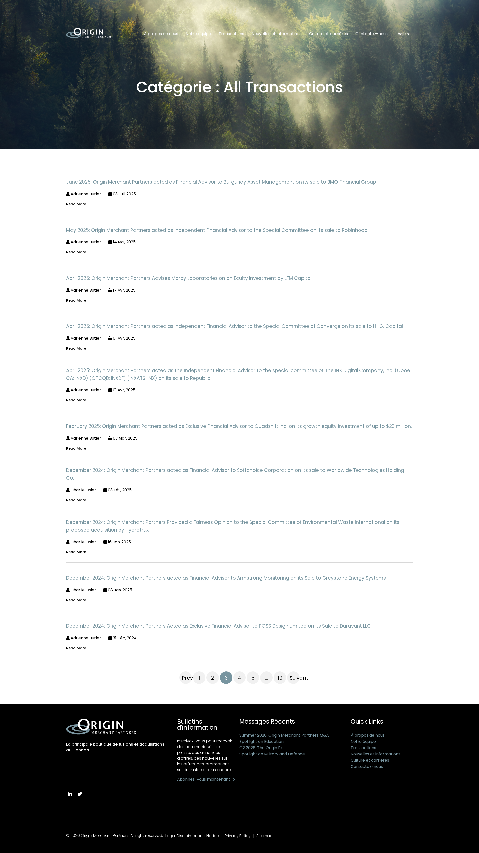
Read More (76, 204)
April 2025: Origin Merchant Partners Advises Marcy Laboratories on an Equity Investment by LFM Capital (189, 278)
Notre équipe (198, 33)
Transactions (231, 33)
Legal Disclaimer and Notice (192, 836)
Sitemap (264, 836)
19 (280, 677)
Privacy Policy (238, 836)
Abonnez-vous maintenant (203, 779)
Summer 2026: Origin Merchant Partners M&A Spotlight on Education (284, 738)
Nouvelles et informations (277, 33)
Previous (187, 677)
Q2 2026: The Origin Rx (261, 748)
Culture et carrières (328, 33)
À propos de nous (161, 33)
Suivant (295, 677)
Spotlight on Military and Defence (272, 754)
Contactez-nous (371, 33)
